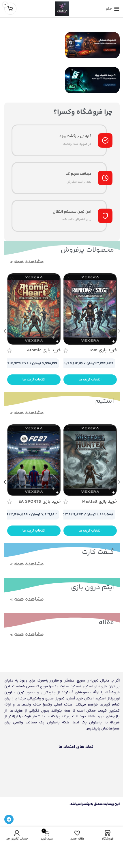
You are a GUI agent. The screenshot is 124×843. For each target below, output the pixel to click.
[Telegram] (9, 819)
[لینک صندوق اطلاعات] (62, 140)
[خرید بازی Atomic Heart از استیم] (34, 309)
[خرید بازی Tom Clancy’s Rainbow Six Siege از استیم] (90, 309)
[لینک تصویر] (92, 45)
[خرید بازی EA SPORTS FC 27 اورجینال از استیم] (34, 460)
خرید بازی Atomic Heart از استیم (44, 353)
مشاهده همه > (27, 262)
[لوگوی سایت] (62, 8)
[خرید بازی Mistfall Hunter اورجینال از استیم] (90, 460)
